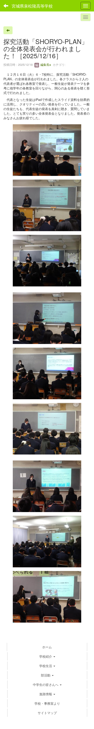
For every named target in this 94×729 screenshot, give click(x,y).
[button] (47, 666)
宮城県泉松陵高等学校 (32, 6)
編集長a (45, 64)
